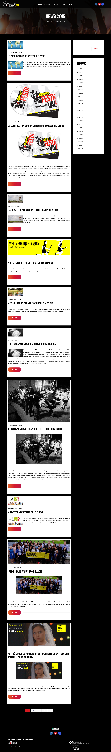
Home (40, 4)
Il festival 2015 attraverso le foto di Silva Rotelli (36, 429)
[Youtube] (99, 4)
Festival (56, 4)
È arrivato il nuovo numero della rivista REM (33, 210)
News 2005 (80, 141)
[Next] (50, 710)
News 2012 (80, 117)
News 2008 (80, 131)
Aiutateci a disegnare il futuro (25, 512)
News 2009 (80, 128)
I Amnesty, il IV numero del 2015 (25, 571)
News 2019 (80, 93)
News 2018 (80, 96)
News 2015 (80, 107)
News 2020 (80, 89)
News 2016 (80, 103)
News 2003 (80, 148)
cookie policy (67, 726)
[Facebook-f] (96, 4)
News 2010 (80, 124)
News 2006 (80, 138)
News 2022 (80, 83)
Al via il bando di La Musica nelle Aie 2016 (30, 303)
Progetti (69, 4)
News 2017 (80, 100)
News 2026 (80, 69)
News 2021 (80, 86)
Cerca (79, 45)
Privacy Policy (56, 728)
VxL (21, 52)
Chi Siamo (47, 4)
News (63, 4)
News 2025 (80, 72)
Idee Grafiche (20, 746)
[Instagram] (102, 4)
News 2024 (80, 76)
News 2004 (80, 145)
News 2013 (80, 114)
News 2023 (80, 79)
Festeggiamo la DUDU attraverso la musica (32, 344)
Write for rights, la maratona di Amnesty (31, 263)
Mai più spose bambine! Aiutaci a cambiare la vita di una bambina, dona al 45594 (38, 655)
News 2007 (80, 135)
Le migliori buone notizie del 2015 (26, 56)
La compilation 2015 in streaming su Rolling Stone (36, 126)
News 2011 (80, 121)
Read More (16, 72)
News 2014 (80, 110)
